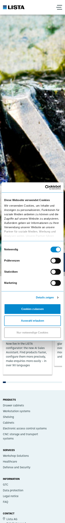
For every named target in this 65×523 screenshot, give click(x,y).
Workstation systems (16, 411)
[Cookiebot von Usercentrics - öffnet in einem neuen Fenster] (46, 187)
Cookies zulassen (32, 308)
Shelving (8, 417)
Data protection (13, 490)
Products (9, 399)
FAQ (5, 502)
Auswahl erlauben (32, 320)
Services (9, 450)
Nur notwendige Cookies (32, 332)
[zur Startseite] (14, 7)
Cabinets (8, 422)
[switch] (56, 260)
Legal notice (10, 496)
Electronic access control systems (25, 428)
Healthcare (10, 461)
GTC (5, 484)
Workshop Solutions (16, 455)
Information (11, 478)
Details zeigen (45, 297)
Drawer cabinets (13, 405)
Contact (8, 513)
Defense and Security (16, 467)
